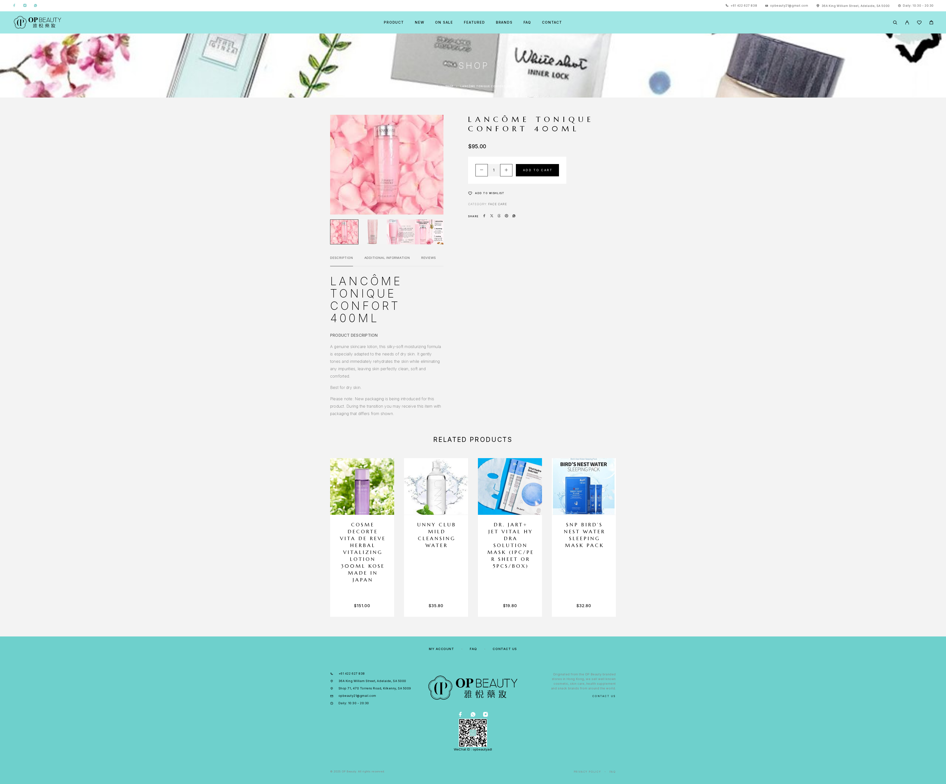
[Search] (895, 23)
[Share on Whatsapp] (514, 216)
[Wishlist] (919, 23)
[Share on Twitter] (491, 216)
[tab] (341, 260)
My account (441, 649)
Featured (474, 22)
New (419, 22)
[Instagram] (25, 5)
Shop (449, 86)
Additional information (387, 258)
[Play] (344, 231)
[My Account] (907, 23)
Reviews (428, 258)
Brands (504, 22)
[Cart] (931, 23)
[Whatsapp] (35, 5)
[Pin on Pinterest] (506, 216)
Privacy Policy (587, 771)
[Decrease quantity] (481, 170)
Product (394, 22)
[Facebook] (14, 5)
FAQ (527, 22)
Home (434, 86)
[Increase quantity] (506, 170)
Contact (552, 22)
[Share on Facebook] (484, 216)
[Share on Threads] (499, 216)
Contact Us (505, 649)
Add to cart (538, 170)
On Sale (444, 22)
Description (341, 258)
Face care (497, 204)
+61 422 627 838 (743, 5)
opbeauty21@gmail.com (789, 5)
